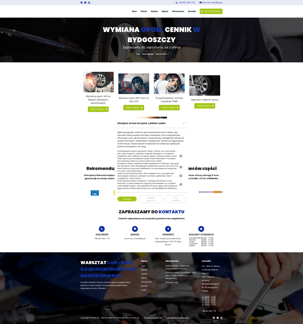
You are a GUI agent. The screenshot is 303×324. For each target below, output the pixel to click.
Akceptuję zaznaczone (151, 199)
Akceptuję (127, 199)
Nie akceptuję (175, 199)
